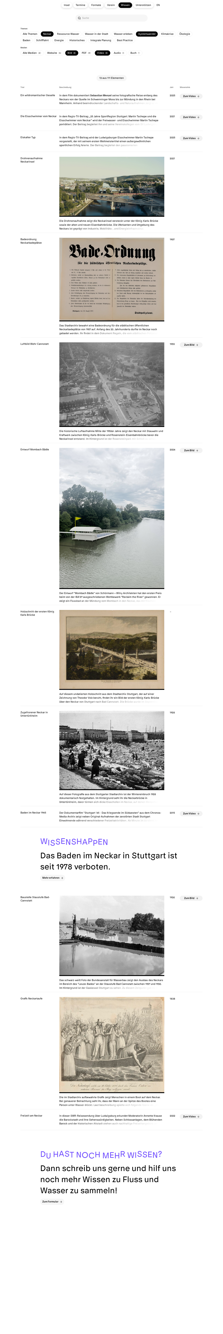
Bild (71, 53)
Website (54, 53)
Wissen (125, 5)
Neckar (47, 34)
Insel (67, 5)
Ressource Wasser (68, 34)
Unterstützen (143, 5)
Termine (80, 5)
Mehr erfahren (50, 878)
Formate (96, 5)
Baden (26, 40)
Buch (134, 53)
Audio (119, 53)
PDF (86, 53)
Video (102, 53)
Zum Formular (50, 1201)
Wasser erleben (123, 34)
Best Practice (125, 40)
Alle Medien (31, 53)
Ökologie (184, 34)
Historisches (77, 40)
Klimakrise (167, 34)
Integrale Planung (100, 40)
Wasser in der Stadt (96, 34)
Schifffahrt (42, 40)
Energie (59, 40)
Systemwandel (146, 34)
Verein (111, 5)
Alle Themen (30, 34)
